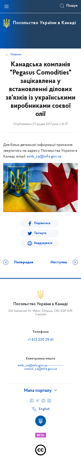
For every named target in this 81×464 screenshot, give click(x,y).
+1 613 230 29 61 (41, 340)
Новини (16, 54)
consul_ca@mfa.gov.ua (40, 369)
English (44, 409)
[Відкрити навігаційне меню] (6, 6)
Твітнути (40, 233)
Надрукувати (43, 243)
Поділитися (42, 223)
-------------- (55, 365)
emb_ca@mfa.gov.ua (44, 157)
